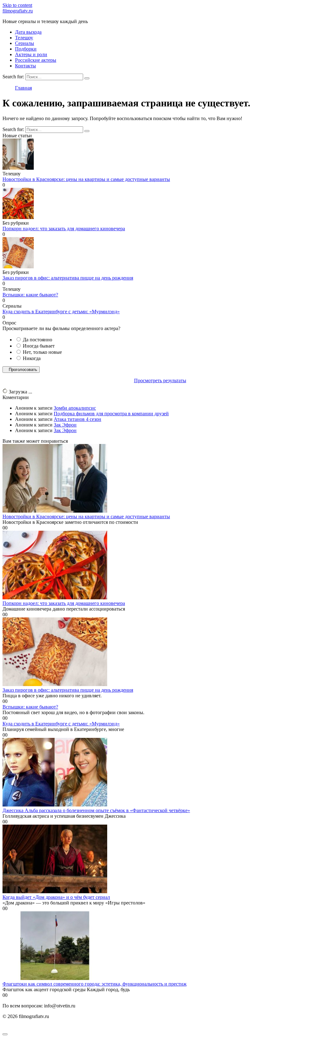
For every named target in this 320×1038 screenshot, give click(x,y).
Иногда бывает (39, 345)
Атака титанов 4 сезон (77, 419)
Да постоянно (37, 339)
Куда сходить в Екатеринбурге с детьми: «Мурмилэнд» (61, 311)
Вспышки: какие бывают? (30, 294)
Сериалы (24, 43)
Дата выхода (28, 32)
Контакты (25, 65)
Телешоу (24, 37)
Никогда (32, 358)
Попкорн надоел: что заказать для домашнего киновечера (63, 228)
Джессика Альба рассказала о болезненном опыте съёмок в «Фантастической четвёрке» (96, 810)
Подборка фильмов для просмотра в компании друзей (111, 413)
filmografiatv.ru (17, 10)
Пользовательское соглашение (34, 1027)
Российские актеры (35, 60)
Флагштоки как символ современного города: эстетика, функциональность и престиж (94, 984)
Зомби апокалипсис (75, 408)
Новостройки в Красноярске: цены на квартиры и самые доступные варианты (86, 179)
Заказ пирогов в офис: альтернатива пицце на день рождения (67, 277)
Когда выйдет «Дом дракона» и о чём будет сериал (56, 897)
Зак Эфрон (65, 424)
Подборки (26, 48)
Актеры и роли (31, 54)
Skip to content (17, 5)
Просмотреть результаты (160, 380)
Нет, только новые (42, 352)
